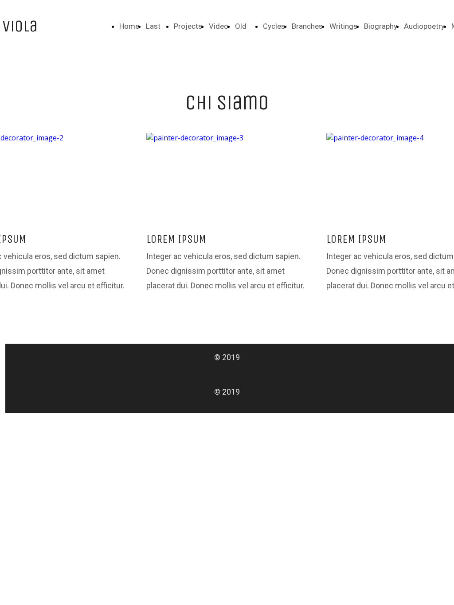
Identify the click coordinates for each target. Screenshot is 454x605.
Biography (380, 26)
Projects (188, 26)
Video (218, 26)
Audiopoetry (424, 26)
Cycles (274, 26)
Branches (307, 26)
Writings (343, 26)
